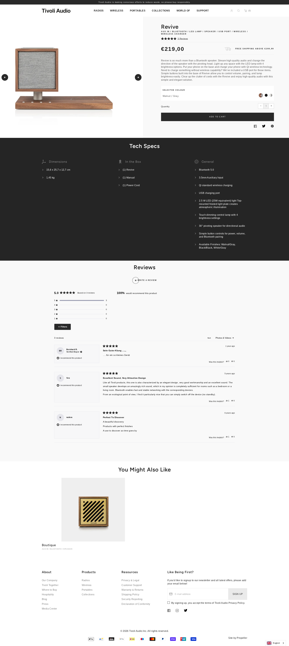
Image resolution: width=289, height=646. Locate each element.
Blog (44, 599)
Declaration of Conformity (135, 604)
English (276, 643)
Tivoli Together (50, 585)
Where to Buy (49, 590)
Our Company (49, 580)
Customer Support (131, 585)
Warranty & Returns (132, 590)
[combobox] (275, 643)
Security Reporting (131, 599)
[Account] (231, 11)
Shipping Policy (130, 594)
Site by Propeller (237, 638)
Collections (88, 594)
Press (45, 604)
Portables (87, 590)
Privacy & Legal (130, 580)
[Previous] (5, 77)
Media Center (49, 608)
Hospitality (48, 594)
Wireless (87, 585)
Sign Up (238, 594)
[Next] (138, 77)
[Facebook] (255, 127)
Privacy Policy (236, 603)
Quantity (165, 106)
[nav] (99, 10)
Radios (86, 580)
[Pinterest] (272, 126)
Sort (209, 338)
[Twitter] (263, 126)
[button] (217, 38)
